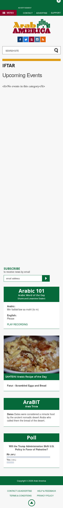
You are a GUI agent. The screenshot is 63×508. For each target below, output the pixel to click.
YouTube (31, 38)
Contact (28, 12)
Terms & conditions (21, 495)
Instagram (37, 38)
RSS (42, 38)
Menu (10, 12)
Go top (30, 502)
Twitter (26, 38)
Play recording (17, 324)
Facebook (20, 38)
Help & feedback (46, 490)
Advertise (41, 12)
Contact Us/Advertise (19, 490)
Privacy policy (45, 495)
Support (56, 12)
